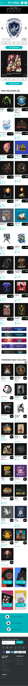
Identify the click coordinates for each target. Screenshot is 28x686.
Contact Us (5, 662)
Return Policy (6, 668)
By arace (3, 480)
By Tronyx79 (17, 399)
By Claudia (3, 438)
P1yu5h (5, 75)
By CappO (3, 521)
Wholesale (5, 670)
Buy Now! (14, 47)
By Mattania (17, 225)
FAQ (3, 663)
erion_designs (7, 39)
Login (3, 677)
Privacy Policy (21, 660)
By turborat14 (18, 114)
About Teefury (7, 660)
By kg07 (16, 381)
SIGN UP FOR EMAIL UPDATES (10, 639)
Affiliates (19, 659)
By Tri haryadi (4, 544)
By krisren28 (17, 156)
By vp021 (3, 380)
